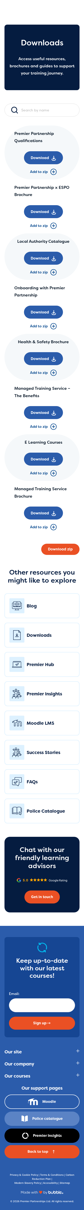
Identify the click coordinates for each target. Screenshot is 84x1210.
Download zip (60, 549)
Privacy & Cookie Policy (24, 1174)
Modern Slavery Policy (27, 1182)
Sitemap (65, 1182)
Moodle (49, 1101)
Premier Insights (47, 1135)
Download (40, 158)
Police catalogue (47, 1118)
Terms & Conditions (52, 1174)
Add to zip (39, 171)
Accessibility (50, 1182)
